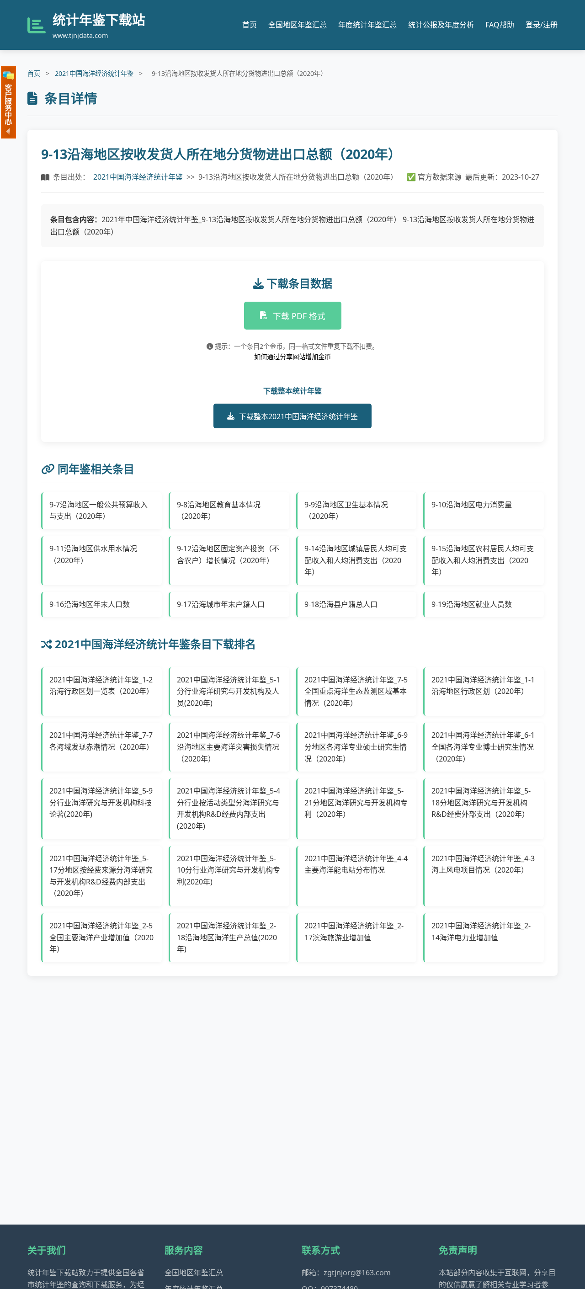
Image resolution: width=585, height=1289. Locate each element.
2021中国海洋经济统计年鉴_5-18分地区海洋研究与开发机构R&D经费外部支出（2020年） (481, 802)
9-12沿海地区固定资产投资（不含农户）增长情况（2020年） (228, 554)
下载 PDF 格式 (299, 315)
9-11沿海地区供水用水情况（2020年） (93, 554)
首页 (249, 25)
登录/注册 (542, 25)
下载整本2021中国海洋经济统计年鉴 (298, 416)
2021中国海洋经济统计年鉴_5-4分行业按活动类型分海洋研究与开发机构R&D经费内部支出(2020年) (228, 808)
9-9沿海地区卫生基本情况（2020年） (346, 511)
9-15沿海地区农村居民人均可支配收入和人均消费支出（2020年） (482, 560)
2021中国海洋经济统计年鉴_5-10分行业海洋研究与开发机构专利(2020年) (228, 870)
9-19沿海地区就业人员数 (471, 604)
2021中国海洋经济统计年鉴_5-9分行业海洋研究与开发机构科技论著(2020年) (101, 802)
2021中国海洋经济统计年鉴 (94, 73)
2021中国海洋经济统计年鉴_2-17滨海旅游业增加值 (354, 932)
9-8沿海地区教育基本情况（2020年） (219, 511)
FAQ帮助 (499, 25)
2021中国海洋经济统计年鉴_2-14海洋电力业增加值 (481, 932)
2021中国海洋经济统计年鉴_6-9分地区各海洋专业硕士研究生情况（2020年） (356, 746)
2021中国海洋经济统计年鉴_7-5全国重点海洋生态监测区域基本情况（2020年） (356, 691)
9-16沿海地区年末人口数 (89, 604)
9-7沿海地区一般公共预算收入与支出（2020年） (98, 511)
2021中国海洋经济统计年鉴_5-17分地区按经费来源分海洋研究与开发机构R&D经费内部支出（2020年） (101, 876)
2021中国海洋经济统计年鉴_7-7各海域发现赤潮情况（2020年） (101, 741)
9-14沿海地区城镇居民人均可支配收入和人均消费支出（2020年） (355, 560)
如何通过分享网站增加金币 (292, 356)
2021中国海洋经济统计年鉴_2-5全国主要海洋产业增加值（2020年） (101, 937)
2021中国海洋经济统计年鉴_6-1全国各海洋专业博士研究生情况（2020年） (483, 746)
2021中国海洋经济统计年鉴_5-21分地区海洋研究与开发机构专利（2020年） (356, 802)
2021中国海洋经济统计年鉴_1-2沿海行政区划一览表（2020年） (101, 686)
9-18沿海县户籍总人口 (341, 604)
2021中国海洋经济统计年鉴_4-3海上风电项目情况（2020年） (483, 864)
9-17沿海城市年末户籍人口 (221, 604)
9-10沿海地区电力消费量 (471, 505)
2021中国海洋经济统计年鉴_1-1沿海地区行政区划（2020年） (483, 686)
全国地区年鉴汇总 (297, 25)
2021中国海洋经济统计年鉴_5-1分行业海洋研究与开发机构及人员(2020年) (228, 691)
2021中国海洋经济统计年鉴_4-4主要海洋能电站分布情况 (356, 864)
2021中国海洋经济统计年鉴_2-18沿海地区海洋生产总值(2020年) (227, 937)
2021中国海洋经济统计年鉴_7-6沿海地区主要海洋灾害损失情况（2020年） (228, 746)
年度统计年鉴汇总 (367, 25)
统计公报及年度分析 (441, 25)
